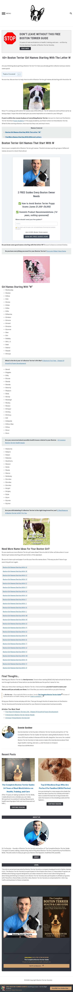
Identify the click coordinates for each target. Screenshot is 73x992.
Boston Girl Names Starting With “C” (15, 575)
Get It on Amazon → (35, 966)
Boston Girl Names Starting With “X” (15, 660)
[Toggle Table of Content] (18, 74)
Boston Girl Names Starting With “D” (15, 579)
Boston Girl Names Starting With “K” (15, 607)
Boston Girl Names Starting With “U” (15, 648)
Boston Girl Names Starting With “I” (15, 599)
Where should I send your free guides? (28, 219)
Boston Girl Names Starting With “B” (15, 571)
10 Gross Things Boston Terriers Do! (17, 718)
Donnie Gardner (25, 727)
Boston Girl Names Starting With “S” (15, 640)
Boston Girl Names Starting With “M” (15, 615)
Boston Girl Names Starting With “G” (15, 591)
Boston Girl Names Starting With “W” (15, 656)
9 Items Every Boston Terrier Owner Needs (19, 715)
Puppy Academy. (18, 121)
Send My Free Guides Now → (61, 988)
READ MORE (25, 48)
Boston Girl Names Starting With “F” (15, 587)
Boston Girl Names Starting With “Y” (15, 664)
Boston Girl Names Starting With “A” (15, 567)
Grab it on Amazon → (36, 696)
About (36, 857)
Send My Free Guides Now (36, 236)
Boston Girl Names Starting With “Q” (15, 632)
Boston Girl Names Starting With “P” (15, 628)
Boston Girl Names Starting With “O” (15, 624)
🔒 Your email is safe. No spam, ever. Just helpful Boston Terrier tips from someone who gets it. (35, 228)
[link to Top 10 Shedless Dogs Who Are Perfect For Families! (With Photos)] (54, 769)
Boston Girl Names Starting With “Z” (15, 668)
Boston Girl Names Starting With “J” (15, 603)
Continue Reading (18, 807)
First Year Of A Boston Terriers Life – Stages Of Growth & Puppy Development (31, 712)
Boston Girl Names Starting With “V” (15, 652)
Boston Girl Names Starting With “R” (15, 636)
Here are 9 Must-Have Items (56, 251)
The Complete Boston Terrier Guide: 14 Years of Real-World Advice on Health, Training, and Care (18, 788)
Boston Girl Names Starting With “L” (15, 611)
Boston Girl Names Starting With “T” (15, 644)
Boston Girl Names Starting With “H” (15, 595)
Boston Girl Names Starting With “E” (15, 583)
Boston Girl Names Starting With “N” (15, 619)
